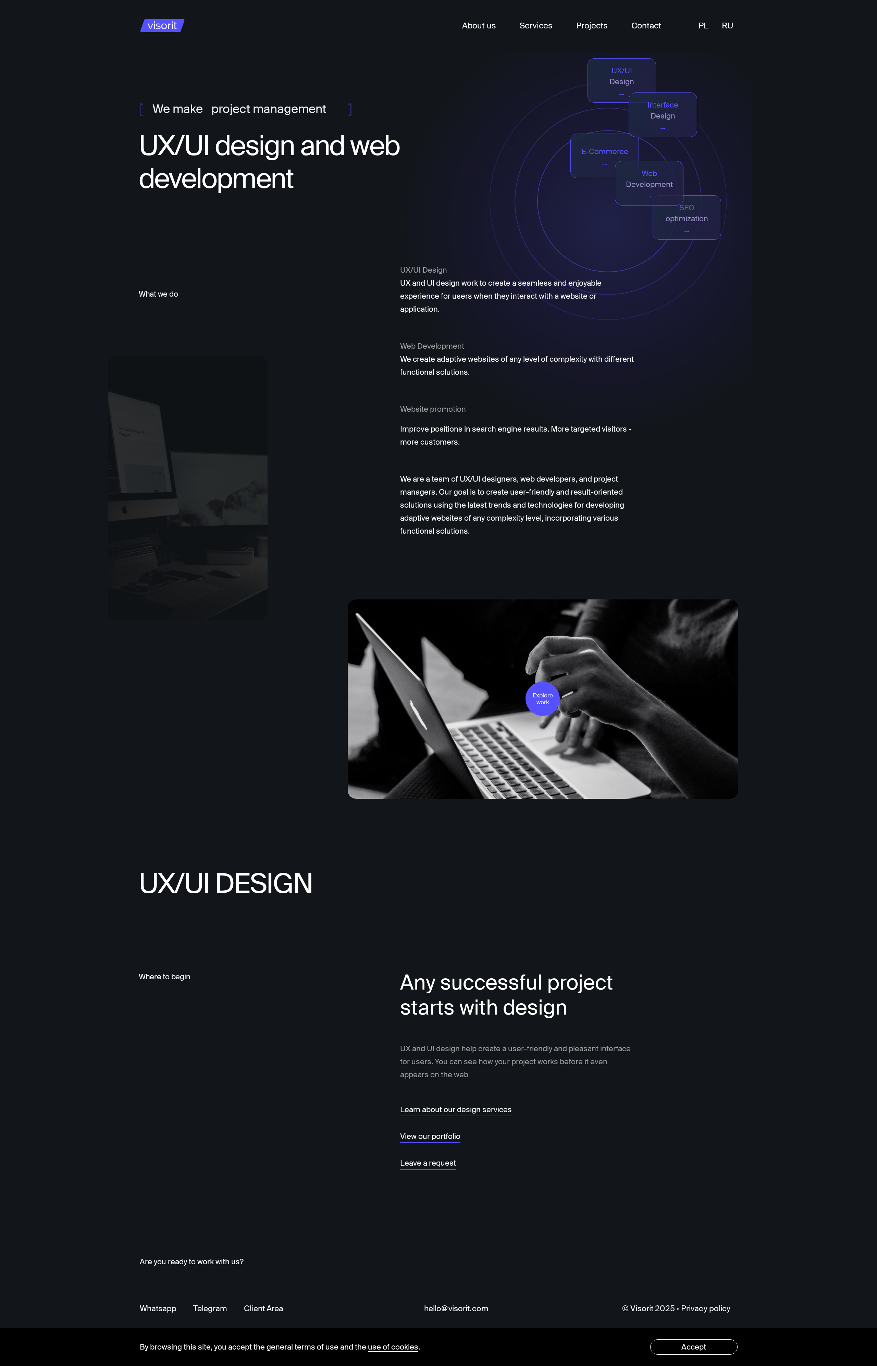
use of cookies (393, 1347)
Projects (592, 25)
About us (479, 25)
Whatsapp (158, 1308)
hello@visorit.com (456, 1308)
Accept (693, 1347)
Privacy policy (706, 1308)
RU (727, 25)
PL (703, 25)
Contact (646, 25)
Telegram (210, 1308)
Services (536, 25)
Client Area (263, 1308)
